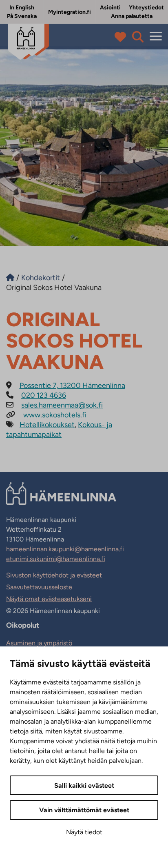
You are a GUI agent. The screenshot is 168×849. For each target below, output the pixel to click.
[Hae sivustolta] (138, 36)
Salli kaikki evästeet (84, 785)
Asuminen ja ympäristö (39, 643)
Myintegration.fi (69, 12)
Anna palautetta (132, 16)
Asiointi (110, 7)
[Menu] (156, 36)
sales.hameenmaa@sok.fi (62, 405)
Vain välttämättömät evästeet (84, 810)
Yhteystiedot (146, 7)
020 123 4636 (43, 395)
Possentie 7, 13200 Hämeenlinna (72, 385)
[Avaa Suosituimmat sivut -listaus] (122, 37)
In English (21, 7)
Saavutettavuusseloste (39, 587)
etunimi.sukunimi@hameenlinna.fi (55, 559)
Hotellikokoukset (47, 424)
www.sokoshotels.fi (54, 414)
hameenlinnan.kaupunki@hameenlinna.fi (65, 549)
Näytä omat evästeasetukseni (49, 599)
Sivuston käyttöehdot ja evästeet (54, 575)
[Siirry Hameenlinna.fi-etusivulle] (10, 277)
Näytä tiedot (84, 832)
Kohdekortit (40, 277)
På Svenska (22, 16)
